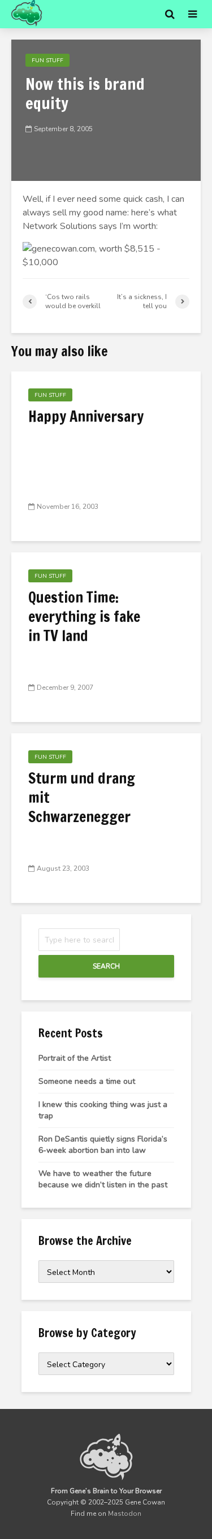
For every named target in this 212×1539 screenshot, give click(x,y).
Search (106, 966)
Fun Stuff (47, 60)
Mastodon (124, 1513)
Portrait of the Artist (74, 1058)
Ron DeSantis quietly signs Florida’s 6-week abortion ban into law (102, 1145)
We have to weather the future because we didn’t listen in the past (102, 1179)
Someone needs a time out (86, 1081)
